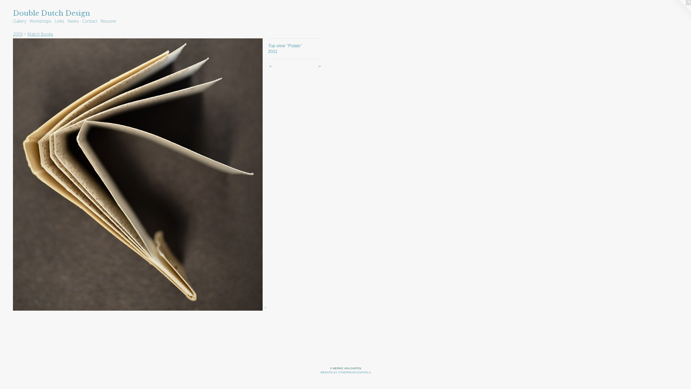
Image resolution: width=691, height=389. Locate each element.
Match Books (40, 34)
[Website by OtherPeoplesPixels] (680, 11)
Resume (108, 21)
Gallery (19, 21)
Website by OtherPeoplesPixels (345, 372)
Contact (89, 21)
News (73, 21)
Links (59, 21)
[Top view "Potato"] (138, 174)
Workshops (40, 21)
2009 (18, 34)
